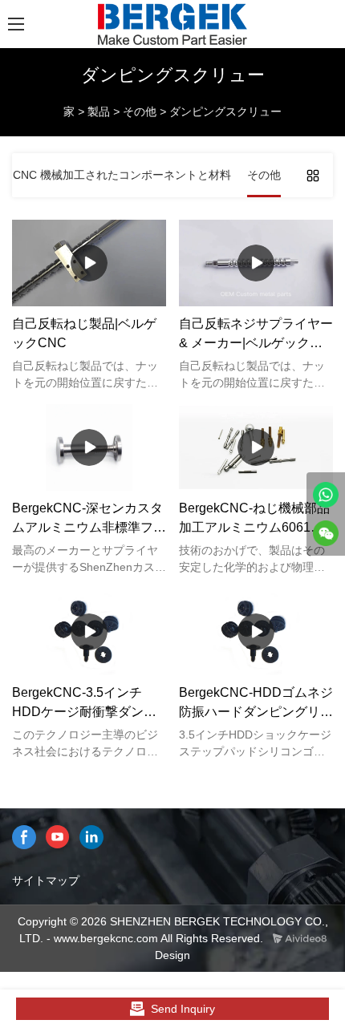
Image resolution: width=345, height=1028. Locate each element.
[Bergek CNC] (325, 495)
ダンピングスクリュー (225, 111)
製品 (98, 111)
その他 (139, 111)
